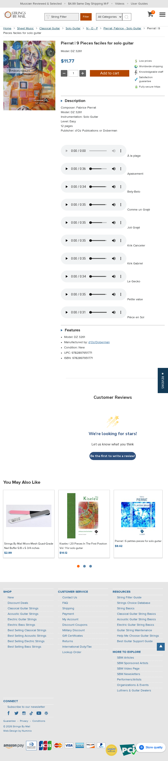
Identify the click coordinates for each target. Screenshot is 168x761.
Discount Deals (18, 603)
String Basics (126, 608)
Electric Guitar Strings (22, 619)
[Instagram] (24, 713)
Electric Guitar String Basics (135, 624)
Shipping (68, 608)
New (11, 597)
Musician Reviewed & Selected (41, 3)
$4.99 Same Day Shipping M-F (88, 3)
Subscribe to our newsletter (26, 706)
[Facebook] (9, 713)
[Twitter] (16, 713)
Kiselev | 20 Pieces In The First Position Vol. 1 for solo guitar (83, 546)
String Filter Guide (129, 597)
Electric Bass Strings (21, 624)
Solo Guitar (73, 28)
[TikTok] (31, 713)
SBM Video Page (128, 668)
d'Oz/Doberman (99, 342)
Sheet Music (25, 28)
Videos (119, 3)
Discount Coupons (75, 624)
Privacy (24, 721)
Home (7, 28)
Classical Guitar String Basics (136, 613)
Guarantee (9, 721)
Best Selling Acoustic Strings (27, 635)
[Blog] (46, 713)
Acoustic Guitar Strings (23, 613)
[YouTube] (38, 713)
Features (72, 330)
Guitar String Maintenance (134, 630)
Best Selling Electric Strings (26, 641)
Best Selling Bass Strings (24, 646)
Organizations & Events (133, 685)
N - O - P (92, 28)
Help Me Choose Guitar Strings (138, 635)
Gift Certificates (72, 635)
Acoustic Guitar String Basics (136, 619)
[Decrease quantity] (64, 73)
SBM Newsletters (128, 674)
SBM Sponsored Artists (132, 663)
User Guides (139, 3)
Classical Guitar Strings (23, 608)
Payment (68, 613)
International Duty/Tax (77, 646)
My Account (70, 619)
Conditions (38, 721)
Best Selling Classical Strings (27, 630)
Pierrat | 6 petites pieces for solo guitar (138, 541)
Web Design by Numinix (17, 731)
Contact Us (69, 597)
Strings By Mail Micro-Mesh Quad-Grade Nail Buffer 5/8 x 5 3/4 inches (28, 546)
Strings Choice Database (133, 603)
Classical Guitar (49, 28)
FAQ (65, 603)
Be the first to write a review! (112, 456)
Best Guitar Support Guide (135, 641)
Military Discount (73, 630)
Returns (67, 641)
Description (75, 101)
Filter (86, 17)
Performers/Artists (129, 679)
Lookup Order (71, 652)
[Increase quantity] (82, 73)
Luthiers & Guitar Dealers (134, 690)
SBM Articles (125, 657)
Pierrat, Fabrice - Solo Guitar (122, 28)
